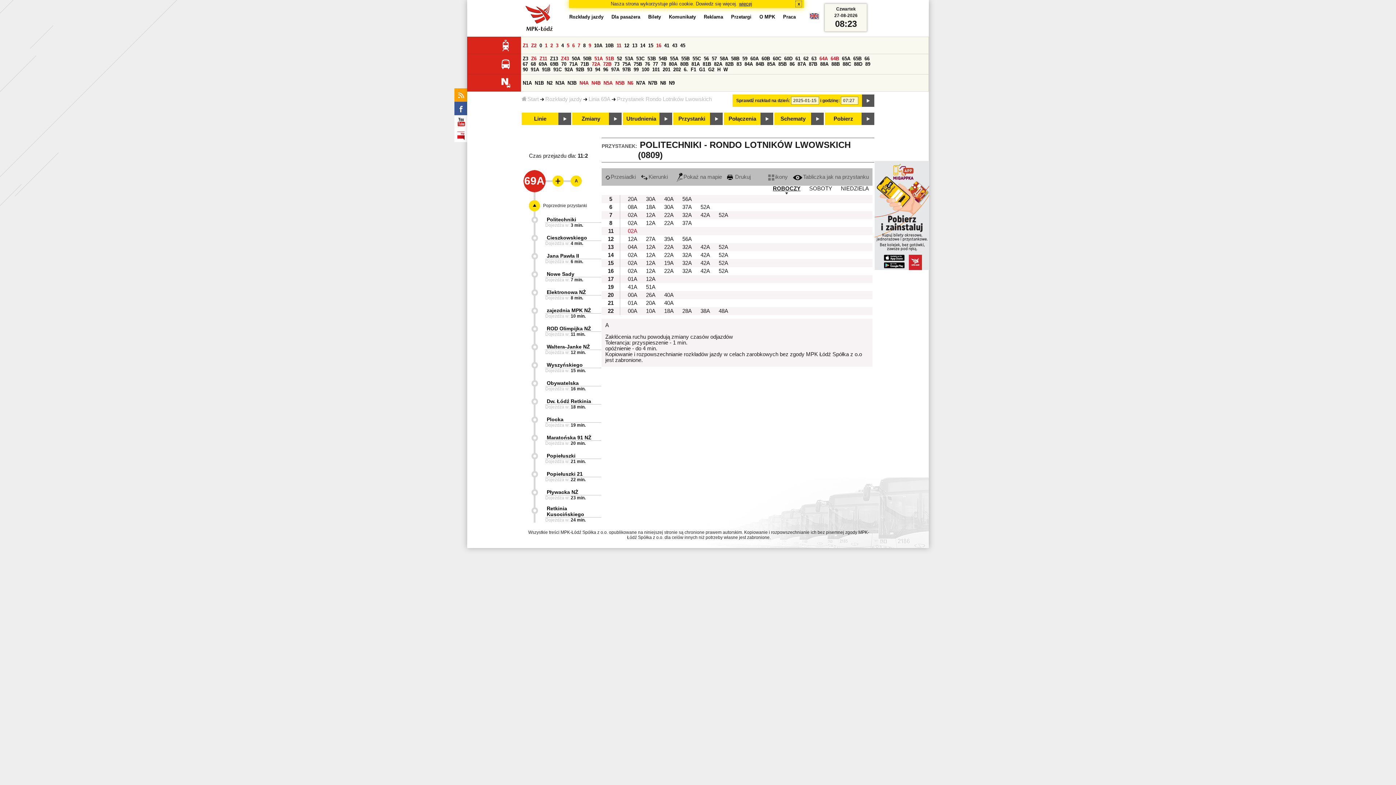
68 (533, 64)
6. (686, 69)
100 (645, 69)
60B (766, 58)
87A (802, 64)
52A (705, 207)
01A (632, 279)
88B (835, 64)
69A (543, 64)
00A (632, 295)
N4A (584, 83)
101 (656, 69)
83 (739, 64)
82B (729, 64)
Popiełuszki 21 (565, 474)
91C (557, 69)
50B (587, 58)
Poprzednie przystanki (565, 205)
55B (685, 58)
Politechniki (561, 219)
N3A (560, 83)
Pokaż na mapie (702, 177)
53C (640, 58)
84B (760, 64)
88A (824, 64)
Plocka (555, 419)
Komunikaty (682, 17)
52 (619, 58)
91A (535, 69)
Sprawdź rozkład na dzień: (763, 100)
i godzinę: (830, 100)
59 (744, 58)
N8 (663, 83)
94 (597, 69)
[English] (814, 18)
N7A (640, 83)
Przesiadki (623, 177)
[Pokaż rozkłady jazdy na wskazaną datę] (868, 100)
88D (858, 64)
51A (598, 58)
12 (626, 45)
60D (788, 58)
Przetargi (741, 17)
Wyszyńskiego (565, 365)
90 (525, 69)
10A (598, 45)
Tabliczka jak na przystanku (836, 177)
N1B (539, 83)
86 (792, 64)
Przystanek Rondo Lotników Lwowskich (664, 99)
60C (777, 58)
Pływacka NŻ (562, 492)
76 (647, 64)
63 (814, 58)
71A (573, 64)
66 (867, 58)
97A (615, 69)
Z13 (554, 58)
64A (823, 58)
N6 (630, 83)
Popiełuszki (561, 456)
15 (650, 45)
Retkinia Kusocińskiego (565, 511)
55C (697, 58)
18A (650, 207)
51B (610, 58)
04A (632, 247)
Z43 (565, 58)
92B (580, 69)
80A (673, 64)
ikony (781, 177)
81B (707, 64)
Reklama (713, 17)
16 (658, 45)
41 (666, 45)
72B (607, 64)
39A (669, 239)
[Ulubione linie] (556, 181)
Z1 (525, 45)
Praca (789, 17)
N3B (572, 83)
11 (619, 45)
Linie (540, 119)
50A (576, 58)
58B (735, 58)
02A (632, 215)
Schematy (793, 119)
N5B (620, 83)
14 (642, 45)
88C (847, 64)
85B (782, 64)
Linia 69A (599, 99)
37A (687, 207)
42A (705, 215)
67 (525, 64)
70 (563, 64)
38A (705, 311)
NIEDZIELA (855, 189)
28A (687, 311)
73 (616, 64)
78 (663, 64)
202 (677, 69)
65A (846, 58)
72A (596, 64)
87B (813, 64)
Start (533, 99)
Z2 (534, 45)
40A (669, 199)
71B (585, 64)
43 (674, 45)
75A (626, 64)
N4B (596, 83)
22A (669, 215)
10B (609, 45)
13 (634, 45)
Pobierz (843, 119)
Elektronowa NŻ (566, 292)
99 (636, 69)
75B (638, 64)
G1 (702, 69)
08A (632, 207)
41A (632, 287)
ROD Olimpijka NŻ (569, 328)
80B (684, 64)
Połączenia (742, 119)
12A (650, 215)
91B (546, 69)
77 (655, 64)
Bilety (654, 17)
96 (605, 69)
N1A (527, 83)
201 (666, 69)
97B (626, 69)
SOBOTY (820, 189)
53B (651, 58)
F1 (693, 69)
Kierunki (658, 177)
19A (669, 263)
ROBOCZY (787, 189)
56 (706, 58)
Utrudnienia (641, 119)
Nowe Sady (560, 274)
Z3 (525, 58)
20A (632, 199)
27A (650, 239)
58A (724, 58)
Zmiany (591, 119)
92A (569, 69)
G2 (711, 69)
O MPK (767, 17)
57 (714, 58)
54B (663, 58)
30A (650, 199)
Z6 (534, 58)
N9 (672, 83)
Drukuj (742, 177)
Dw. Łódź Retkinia (569, 401)
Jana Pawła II (563, 256)
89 (867, 64)
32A (687, 215)
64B (835, 58)
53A (629, 58)
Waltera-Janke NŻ (568, 347)
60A (754, 58)
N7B (652, 83)
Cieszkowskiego (567, 238)
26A (650, 295)
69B (554, 64)
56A (687, 199)
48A (723, 311)
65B (857, 58)
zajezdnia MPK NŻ (569, 310)
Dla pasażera (625, 17)
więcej (745, 4)
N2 (550, 83)
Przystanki (691, 119)
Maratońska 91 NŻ (569, 437)
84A (749, 64)
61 (798, 58)
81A (695, 64)
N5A (608, 83)
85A (771, 64)
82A (718, 64)
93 (589, 69)
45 (682, 45)
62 (806, 58)
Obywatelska (563, 383)
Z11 (543, 58)
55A (674, 58)
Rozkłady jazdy (563, 99)
